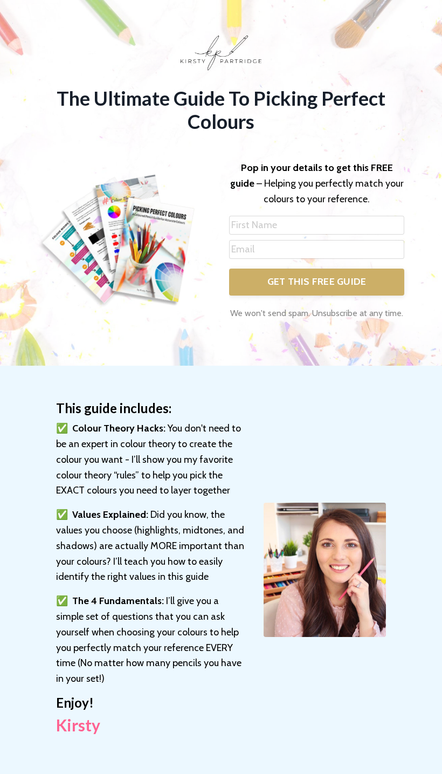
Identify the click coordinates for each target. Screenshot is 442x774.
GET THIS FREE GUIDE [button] (317, 281)
